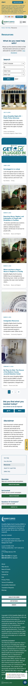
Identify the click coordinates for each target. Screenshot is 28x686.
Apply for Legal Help (10, 468)
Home (3, 28)
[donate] (25, 17)
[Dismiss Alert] (25, 2)
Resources (7, 465)
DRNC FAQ (7, 471)
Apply (8, 79)
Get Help (8, 28)
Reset (16, 79)
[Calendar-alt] (3, 678)
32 (18, 392)
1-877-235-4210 (19, 548)
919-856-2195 (9, 546)
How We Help (8, 461)
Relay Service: (9, 552)
